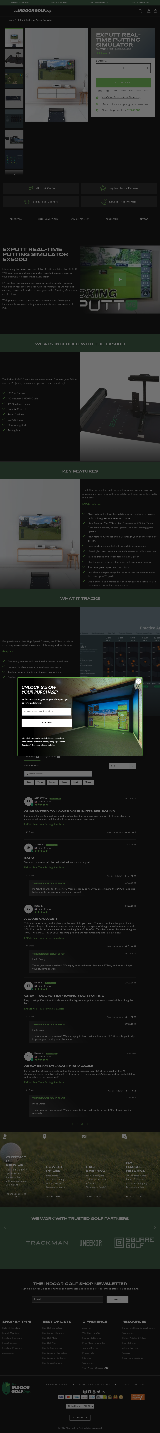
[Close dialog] (138, 681)
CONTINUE (47, 723)
